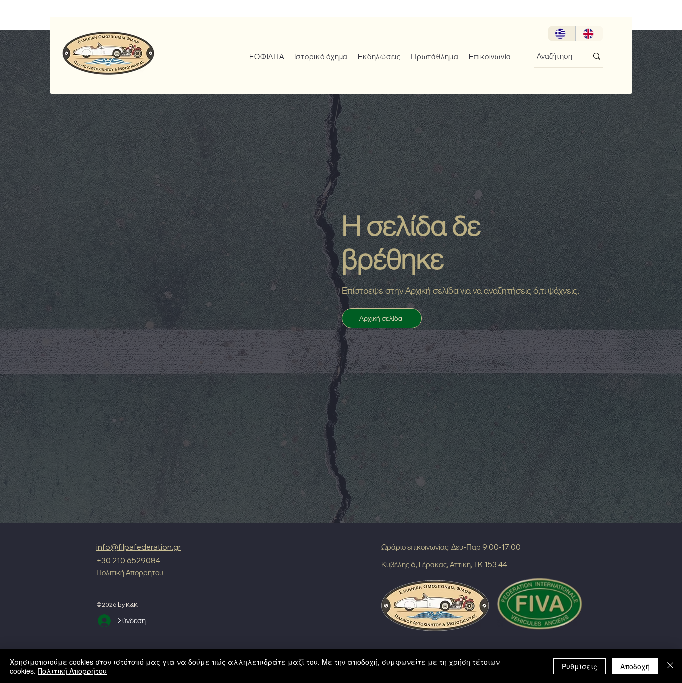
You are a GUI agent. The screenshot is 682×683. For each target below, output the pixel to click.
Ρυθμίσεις (579, 666)
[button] (263, 56)
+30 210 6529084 (128, 560)
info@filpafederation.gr (138, 547)
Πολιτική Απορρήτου (72, 671)
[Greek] (561, 33)
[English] (589, 33)
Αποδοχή (635, 666)
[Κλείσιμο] (670, 666)
